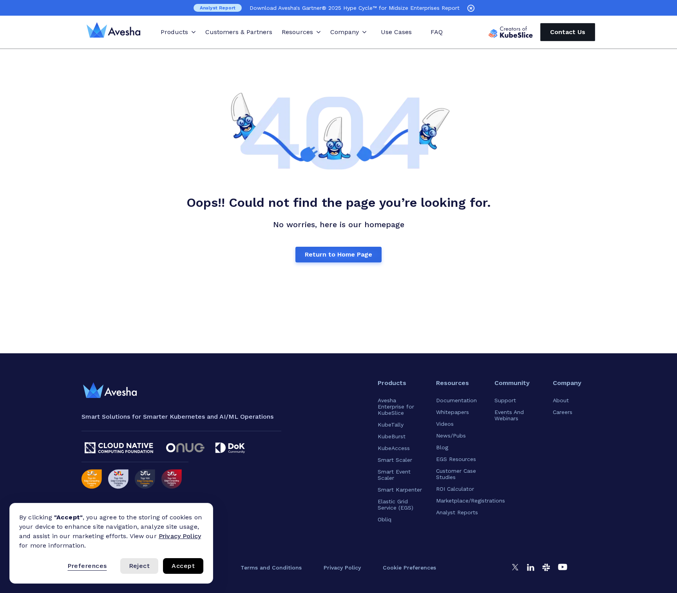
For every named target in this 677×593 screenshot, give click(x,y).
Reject (139, 565)
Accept (183, 565)
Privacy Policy (180, 536)
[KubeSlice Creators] (511, 32)
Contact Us (567, 32)
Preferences (87, 565)
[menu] (109, 390)
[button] (409, 567)
